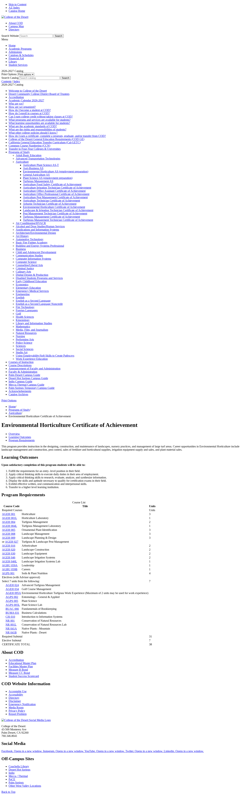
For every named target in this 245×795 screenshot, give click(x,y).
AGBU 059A (10, 565)
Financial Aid (16, 58)
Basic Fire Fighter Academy (32, 242)
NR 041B (11, 632)
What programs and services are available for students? (39, 119)
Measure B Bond (18, 669)
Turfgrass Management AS (38, 181)
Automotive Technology (29, 239)
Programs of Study (19, 152)
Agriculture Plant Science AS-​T (41, 165)
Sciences (21, 345)
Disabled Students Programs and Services (39, 278)
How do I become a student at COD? (30, 110)
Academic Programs (20, 48)
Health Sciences (25, 316)
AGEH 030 (8, 553)
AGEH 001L (9, 518)
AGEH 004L (9, 525)
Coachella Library (19, 766)
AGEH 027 (11, 541)
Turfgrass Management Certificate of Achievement (51, 216)
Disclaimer (15, 701)
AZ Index (14, 7)
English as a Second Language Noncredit (39, 303)
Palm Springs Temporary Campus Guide (32, 387)
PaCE (12, 779)
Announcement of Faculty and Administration (34, 368)
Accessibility (16, 694)
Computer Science (26, 261)
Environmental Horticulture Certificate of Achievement (54, 207)
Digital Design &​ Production (32, 274)
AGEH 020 (8, 549)
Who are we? (16, 103)
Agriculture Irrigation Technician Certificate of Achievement (57, 187)
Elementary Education (28, 287)
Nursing (20, 336)
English (20, 297)
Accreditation (16, 97)
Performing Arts (25, 339)
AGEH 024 (12, 585)
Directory (14, 29)
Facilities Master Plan (21, 666)
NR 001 (10, 620)
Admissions (15, 51)
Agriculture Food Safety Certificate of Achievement (52, 184)
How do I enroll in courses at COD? (29, 113)
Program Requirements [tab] (22, 440)
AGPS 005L (13, 604)
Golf (18, 313)
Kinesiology (23, 320)
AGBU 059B (9, 569)
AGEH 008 (8, 533)
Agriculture (22, 161)
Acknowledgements (20, 391)
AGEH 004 (8, 521)
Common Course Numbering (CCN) (29, 145)
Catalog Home (17, 10)
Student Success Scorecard (24, 676)
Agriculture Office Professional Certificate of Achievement (56, 194)
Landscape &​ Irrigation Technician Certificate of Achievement (58, 210)
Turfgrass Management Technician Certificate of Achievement (58, 219)
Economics (22, 284)
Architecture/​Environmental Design (36, 232)
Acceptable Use (18, 691)
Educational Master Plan (22, 663)
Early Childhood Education (31, 281)
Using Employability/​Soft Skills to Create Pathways (45, 355)
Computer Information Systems (33, 258)
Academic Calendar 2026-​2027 (26, 100)
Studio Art (21, 352)
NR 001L (11, 624)
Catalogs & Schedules (21, 55)
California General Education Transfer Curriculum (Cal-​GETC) (45, 142)
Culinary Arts (23, 271)
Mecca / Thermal (18, 776)
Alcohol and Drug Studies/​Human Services (40, 226)
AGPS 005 (12, 600)
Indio (12, 772)
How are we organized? (22, 106)
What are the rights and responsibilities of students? (37, 129)
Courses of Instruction (21, 362)
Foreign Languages (27, 310)
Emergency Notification (22, 704)
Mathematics (23, 326)
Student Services (18, 64)
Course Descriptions (20, 365)
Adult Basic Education (28, 155)
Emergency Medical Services (32, 291)
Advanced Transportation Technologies (38, 158)
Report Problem (18, 714)
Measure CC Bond (19, 672)
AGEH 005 (8, 529)
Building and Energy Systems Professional (40, 245)
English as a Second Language (33, 300)
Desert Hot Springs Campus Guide (28, 378)
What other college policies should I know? (33, 132)
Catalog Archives (18, 394)
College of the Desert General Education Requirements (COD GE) (46, 139)
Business (21, 249)
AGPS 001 (8, 573)
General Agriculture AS (36, 174)
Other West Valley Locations (25, 785)
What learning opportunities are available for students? (39, 123)
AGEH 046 (8, 557)
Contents (6, 81)
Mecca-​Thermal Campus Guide (26, 384)
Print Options (9, 74)
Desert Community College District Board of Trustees (39, 93)
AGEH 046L (9, 561)
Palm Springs (16, 782)
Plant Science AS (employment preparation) (47, 177)
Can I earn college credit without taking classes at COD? (41, 116)
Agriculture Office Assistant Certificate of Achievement (54, 190)
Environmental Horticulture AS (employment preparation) (55, 171)
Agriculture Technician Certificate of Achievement (51, 200)
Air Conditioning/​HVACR (31, 223)
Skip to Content (17, 4)
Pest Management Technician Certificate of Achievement (55, 213)
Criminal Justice (25, 268)
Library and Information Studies (34, 323)
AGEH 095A (13, 593)
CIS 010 (10, 616)
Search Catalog (10, 77)
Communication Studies (29, 255)
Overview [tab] (14, 433)
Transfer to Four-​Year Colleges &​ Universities (35, 148)
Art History (22, 236)
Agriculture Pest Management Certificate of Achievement (55, 197)
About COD (16, 23)
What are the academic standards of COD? (33, 126)
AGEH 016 (8, 545)
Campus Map (16, 26)
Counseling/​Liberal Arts (29, 265)
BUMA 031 (12, 612)
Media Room (16, 707)
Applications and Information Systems (37, 229)
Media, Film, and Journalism (32, 329)
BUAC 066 (12, 608)
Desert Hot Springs (19, 769)
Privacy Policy (17, 710)
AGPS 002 (12, 596)
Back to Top (8, 791)
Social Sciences (24, 349)
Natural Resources (26, 333)
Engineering (23, 294)
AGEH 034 (12, 589)
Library (13, 61)
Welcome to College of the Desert (28, 90)
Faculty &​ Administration (23, 371)
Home (12, 45)
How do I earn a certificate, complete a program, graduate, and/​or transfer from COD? (57, 135)
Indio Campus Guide (20, 381)
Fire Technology (25, 307)
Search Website (10, 35)
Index (16, 81)
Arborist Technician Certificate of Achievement (49, 203)
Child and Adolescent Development (36, 252)
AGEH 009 (8, 537)
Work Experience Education (32, 358)
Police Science (24, 342)
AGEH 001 (8, 514)
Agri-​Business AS (33, 168)
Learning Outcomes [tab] (20, 437)
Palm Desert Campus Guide (24, 375)
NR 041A (11, 628)
